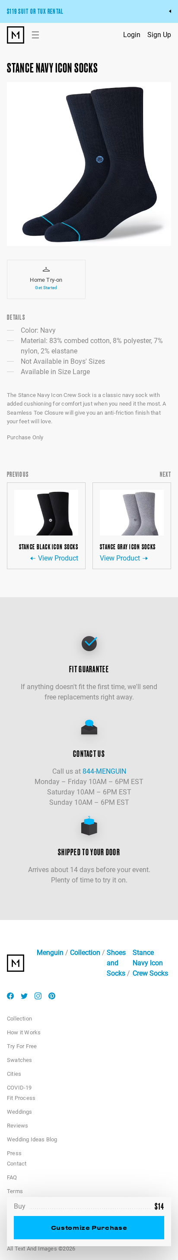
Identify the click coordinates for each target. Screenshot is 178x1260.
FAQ (12, 1177)
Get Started (46, 287)
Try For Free (22, 1046)
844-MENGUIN (104, 771)
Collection (85, 952)
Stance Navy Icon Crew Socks (150, 962)
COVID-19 (19, 1087)
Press (14, 1153)
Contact (16, 1163)
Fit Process (21, 1098)
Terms (15, 1191)
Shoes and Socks (116, 962)
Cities (14, 1074)
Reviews (17, 1125)
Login (131, 35)
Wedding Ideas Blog (32, 1139)
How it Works (24, 1032)
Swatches (19, 1060)
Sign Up (159, 35)
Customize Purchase (89, 1227)
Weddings (19, 1112)
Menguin (50, 952)
